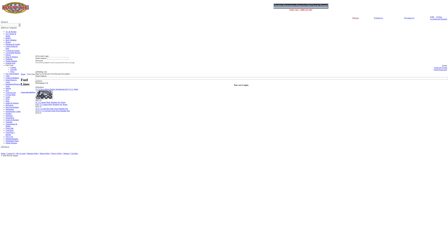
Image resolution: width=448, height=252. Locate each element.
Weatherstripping (12, 139)
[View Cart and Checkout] (441, 19)
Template (9, 122)
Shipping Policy (33, 153)
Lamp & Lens (11, 93)
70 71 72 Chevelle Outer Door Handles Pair (51, 109)
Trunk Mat (9, 128)
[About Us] (378, 18)
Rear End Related (12, 107)
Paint (7, 101)
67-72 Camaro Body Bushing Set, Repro (50, 102)
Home (23, 74)
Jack (7, 90)
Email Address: (41, 58)
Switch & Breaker (12, 120)
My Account (21, 153)
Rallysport (9, 105)
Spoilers (9, 114)
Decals (8, 55)
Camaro (13, 67)
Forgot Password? (440, 70)
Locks (8, 97)
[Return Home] (355, 18)
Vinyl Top (9, 137)
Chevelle (13, 69)
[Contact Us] (409, 18)
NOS (7, 99)
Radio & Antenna (12, 103)
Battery (8, 38)
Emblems (9, 59)
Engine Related (11, 61)
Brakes (8, 42)
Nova (12, 72)
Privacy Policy (56, 153)
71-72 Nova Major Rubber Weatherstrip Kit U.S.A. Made (56, 89)
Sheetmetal (10, 109)
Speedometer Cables (13, 111)
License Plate (10, 95)
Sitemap (66, 153)
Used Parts (10, 130)
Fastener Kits (10, 63)
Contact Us (11, 153)
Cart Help (74, 153)
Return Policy (45, 153)
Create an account (440, 68)
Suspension (10, 118)
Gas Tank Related (12, 74)
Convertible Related (13, 53)
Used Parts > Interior (10, 133)
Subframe (9, 116)
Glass (8, 76)
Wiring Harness (11, 143)
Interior (8, 88)
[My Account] (433, 19)
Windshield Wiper (12, 141)
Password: (39, 61)
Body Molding (11, 40)
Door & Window (12, 57)
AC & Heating (11, 32)
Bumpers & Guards (13, 44)
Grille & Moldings (12, 78)
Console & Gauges (13, 51)
